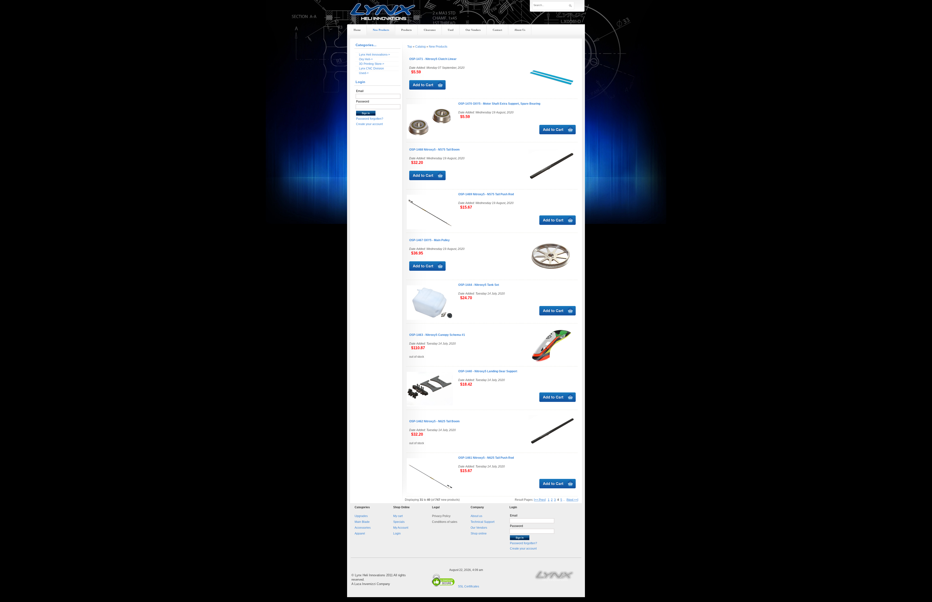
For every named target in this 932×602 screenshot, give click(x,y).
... (564, 499)
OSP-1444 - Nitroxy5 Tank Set (478, 285)
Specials (399, 522)
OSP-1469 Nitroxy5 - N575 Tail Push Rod (486, 194)
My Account (400, 527)
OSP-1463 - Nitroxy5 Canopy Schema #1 (437, 335)
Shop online (479, 533)
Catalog (420, 46)
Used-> (364, 73)
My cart (398, 516)
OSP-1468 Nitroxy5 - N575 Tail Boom (434, 149)
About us (476, 516)
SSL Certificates (468, 586)
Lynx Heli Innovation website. (554, 575)
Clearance (430, 29)
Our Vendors (479, 527)
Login (397, 533)
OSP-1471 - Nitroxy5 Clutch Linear (433, 59)
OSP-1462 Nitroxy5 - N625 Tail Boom (434, 421)
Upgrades (361, 516)
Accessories (363, 527)
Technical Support (482, 522)
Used (450, 29)
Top (409, 46)
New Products (438, 46)
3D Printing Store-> (371, 64)
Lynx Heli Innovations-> (374, 54)
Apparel (360, 533)
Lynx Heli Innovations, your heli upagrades (382, 16)
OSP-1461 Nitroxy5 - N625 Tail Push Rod (486, 457)
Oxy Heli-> (366, 59)
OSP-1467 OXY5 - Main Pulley (429, 240)
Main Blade (362, 522)
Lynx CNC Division (371, 68)
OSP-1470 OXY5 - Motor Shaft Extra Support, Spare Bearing (499, 103)
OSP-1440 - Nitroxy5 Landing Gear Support (487, 371)
